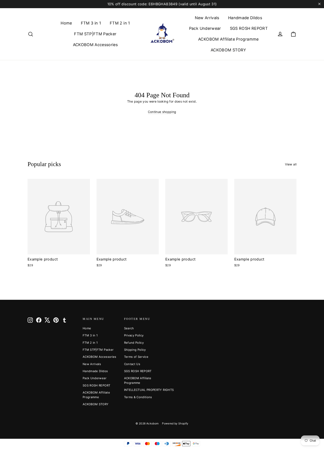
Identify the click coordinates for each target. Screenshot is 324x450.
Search (129, 328)
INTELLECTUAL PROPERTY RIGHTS (141, 390)
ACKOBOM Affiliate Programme (228, 39)
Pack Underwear (205, 28)
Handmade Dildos (245, 17)
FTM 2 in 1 (120, 23)
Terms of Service (136, 356)
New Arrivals (207, 17)
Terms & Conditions (138, 397)
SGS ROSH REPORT (249, 28)
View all (290, 164)
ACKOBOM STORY (228, 50)
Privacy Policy (134, 335)
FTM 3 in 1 (91, 23)
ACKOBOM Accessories (95, 44)
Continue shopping (162, 112)
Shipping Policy (135, 349)
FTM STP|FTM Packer (95, 34)
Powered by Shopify (175, 423)
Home (66, 23)
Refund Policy (134, 342)
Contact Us (132, 364)
